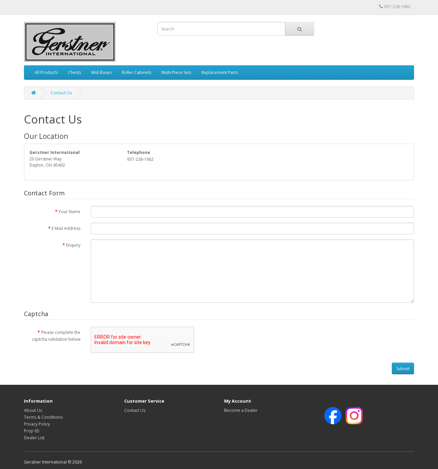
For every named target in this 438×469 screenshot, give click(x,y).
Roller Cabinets (136, 72)
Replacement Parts (220, 72)
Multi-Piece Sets (176, 72)
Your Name (69, 211)
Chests (74, 72)
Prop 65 (31, 431)
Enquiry (73, 245)
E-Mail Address (66, 228)
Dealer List (34, 438)
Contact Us (61, 93)
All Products (46, 72)
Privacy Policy (37, 424)
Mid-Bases (101, 72)
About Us (33, 410)
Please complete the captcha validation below (56, 335)
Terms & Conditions (43, 417)
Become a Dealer (241, 410)
